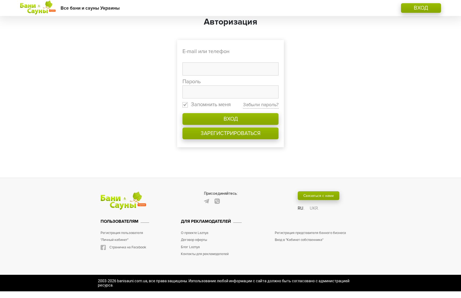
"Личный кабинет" (114, 240)
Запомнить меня (211, 104)
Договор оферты (194, 240)
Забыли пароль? (261, 105)
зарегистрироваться (230, 133)
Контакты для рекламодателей (205, 254)
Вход (231, 119)
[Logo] (37, 8)
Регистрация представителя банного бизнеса (310, 233)
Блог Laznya (190, 247)
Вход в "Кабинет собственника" (299, 240)
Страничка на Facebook (127, 247)
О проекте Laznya (194, 233)
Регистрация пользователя (122, 233)
